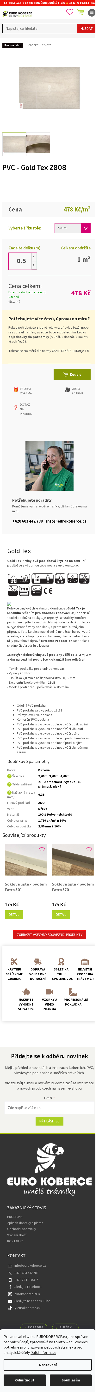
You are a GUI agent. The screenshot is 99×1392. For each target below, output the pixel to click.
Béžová (44, 770)
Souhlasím (71, 1380)
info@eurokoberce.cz (66, 521)
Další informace (43, 1352)
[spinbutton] (21, 261)
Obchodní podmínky (21, 1229)
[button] (34, 257)
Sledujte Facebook (28, 1286)
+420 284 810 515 (26, 1280)
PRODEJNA (15, 1217)
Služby (66, 1327)
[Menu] (92, 13)
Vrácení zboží (16, 1235)
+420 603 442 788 (27, 521)
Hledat (87, 28)
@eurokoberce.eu (27, 1308)
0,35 (41, 794)
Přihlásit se (49, 1121)
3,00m (53, 776)
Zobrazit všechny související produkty (49, 935)
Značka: (39, 45)
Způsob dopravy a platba (25, 1223)
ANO (41, 803)
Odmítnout (24, 1380)
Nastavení (48, 1365)
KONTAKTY (15, 1241)
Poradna (35, 1327)
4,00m (64, 776)
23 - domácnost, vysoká (56, 782)
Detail (14, 914)
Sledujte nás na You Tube (32, 1301)
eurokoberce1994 (27, 1294)
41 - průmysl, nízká (60, 784)
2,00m (42, 776)
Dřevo (43, 809)
